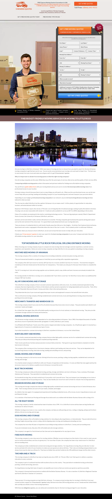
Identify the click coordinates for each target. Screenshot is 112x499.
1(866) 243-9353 (90, 7)
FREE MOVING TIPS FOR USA (51, 17)
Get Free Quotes (86, 4)
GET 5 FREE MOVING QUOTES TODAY (29, 17)
